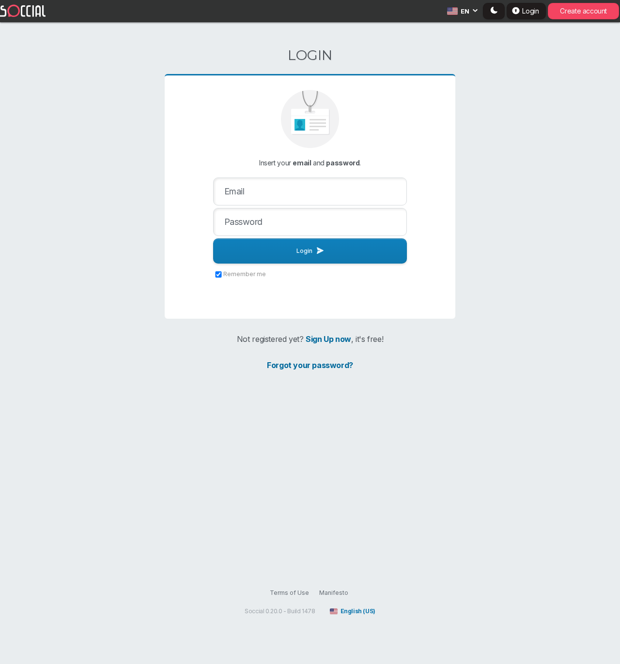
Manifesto (333, 592)
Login (304, 250)
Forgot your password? (310, 365)
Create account (583, 11)
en (465, 11)
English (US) (358, 611)
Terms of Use (289, 592)
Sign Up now (328, 339)
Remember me (244, 274)
